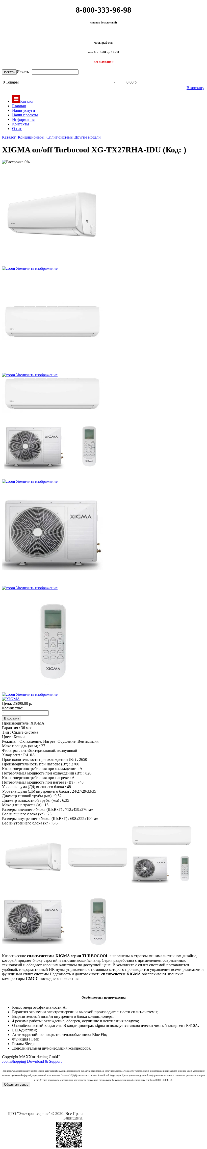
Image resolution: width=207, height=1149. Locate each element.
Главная (19, 106)
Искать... (24, 72)
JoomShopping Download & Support (32, 1061)
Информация (23, 119)
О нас (17, 128)
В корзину (195, 88)
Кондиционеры (31, 137)
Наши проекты (25, 115)
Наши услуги (23, 110)
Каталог (27, 101)
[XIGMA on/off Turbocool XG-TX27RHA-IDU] (33, 857)
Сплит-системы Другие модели (73, 137)
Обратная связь (16, 1084)
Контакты (20, 124)
